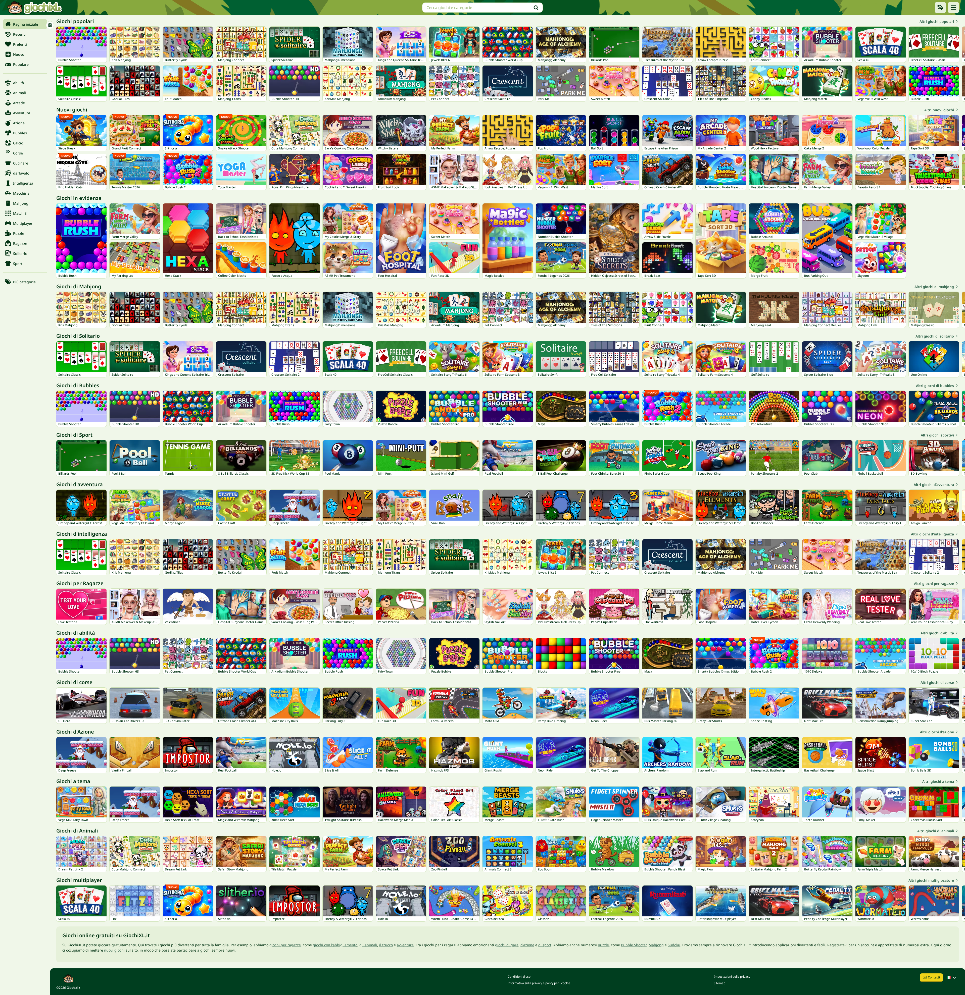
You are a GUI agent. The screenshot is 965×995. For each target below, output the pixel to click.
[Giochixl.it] (34, 7)
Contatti (934, 977)
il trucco (386, 945)
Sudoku (674, 945)
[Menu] (953, 7)
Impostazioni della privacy (732, 976)
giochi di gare (506, 945)
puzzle (603, 945)
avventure (405, 945)
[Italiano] (952, 977)
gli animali (368, 945)
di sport (544, 945)
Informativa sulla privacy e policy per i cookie (539, 983)
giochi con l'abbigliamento (335, 945)
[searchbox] (482, 8)
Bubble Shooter (634, 945)
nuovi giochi (114, 950)
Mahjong (656, 945)
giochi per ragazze (285, 945)
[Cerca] (536, 7)
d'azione (527, 945)
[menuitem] (25, 24)
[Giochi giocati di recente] (940, 7)
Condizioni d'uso (519, 976)
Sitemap (719, 983)
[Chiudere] (50, 25)
